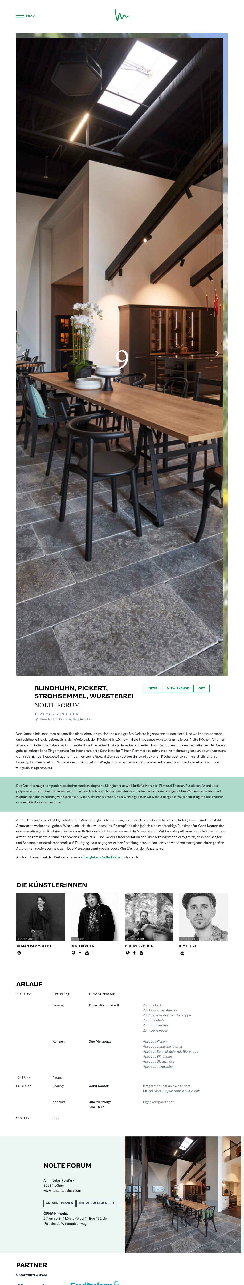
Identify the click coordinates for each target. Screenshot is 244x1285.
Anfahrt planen (59, 1203)
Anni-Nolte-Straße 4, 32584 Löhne (66, 719)
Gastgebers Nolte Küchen (103, 857)
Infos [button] (152, 688)
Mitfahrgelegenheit (96, 1203)
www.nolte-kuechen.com (62, 1191)
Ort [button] (201, 688)
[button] (133, 1194)
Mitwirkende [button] (178, 688)
